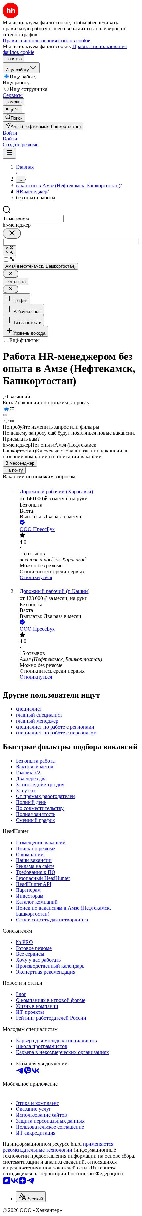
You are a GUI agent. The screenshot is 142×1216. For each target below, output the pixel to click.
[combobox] (33, 218)
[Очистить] (12, 233)
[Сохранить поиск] (9, 250)
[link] (14, 117)
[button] (10, 133)
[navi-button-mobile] (9, 153)
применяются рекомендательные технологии (58, 1147)
